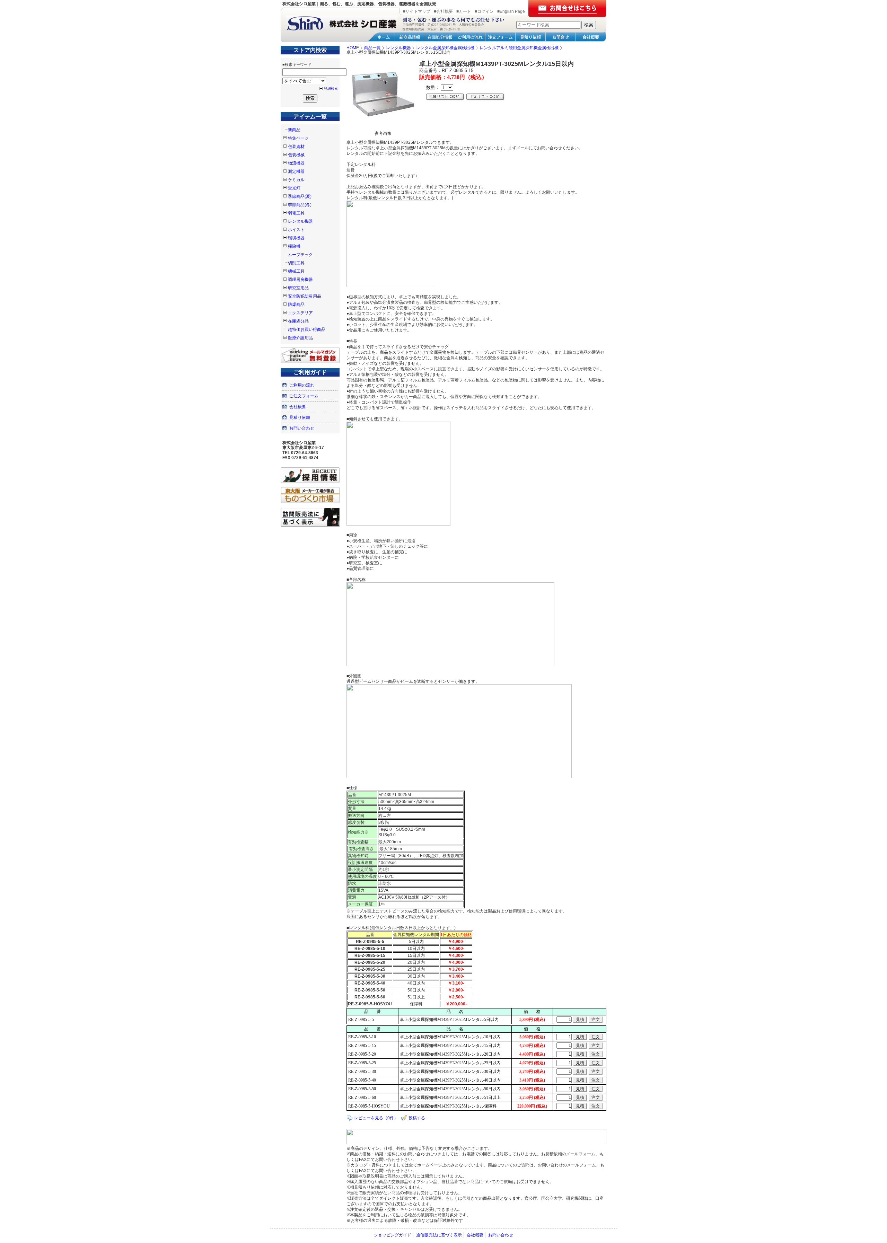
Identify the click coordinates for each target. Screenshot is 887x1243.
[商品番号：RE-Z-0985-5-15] (383, 127)
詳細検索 (331, 88)
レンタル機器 (300, 221)
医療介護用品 (300, 337)
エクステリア (300, 312)
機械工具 (296, 271)
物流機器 (296, 163)
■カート (463, 11)
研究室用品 (298, 287)
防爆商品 (296, 304)
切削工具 (296, 263)
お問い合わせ (301, 428)
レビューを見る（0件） (376, 1118)
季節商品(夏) (299, 196)
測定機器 (296, 171)
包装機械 (296, 154)
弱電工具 (296, 213)
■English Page (511, 11)
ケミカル (296, 179)
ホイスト (296, 229)
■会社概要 (443, 11)
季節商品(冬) (299, 204)
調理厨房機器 (300, 279)
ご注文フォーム (303, 396)
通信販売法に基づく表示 (439, 1235)
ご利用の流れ (301, 385)
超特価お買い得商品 (306, 329)
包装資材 (296, 146)
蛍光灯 (294, 188)
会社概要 (297, 406)
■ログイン (484, 11)
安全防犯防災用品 (304, 296)
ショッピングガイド (392, 1235)
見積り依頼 (299, 417)
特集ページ (298, 138)
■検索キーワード (296, 64)
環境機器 (296, 238)
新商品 (294, 129)
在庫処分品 (298, 321)
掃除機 (294, 246)
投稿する (417, 1118)
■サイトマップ (416, 11)
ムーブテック (300, 254)
